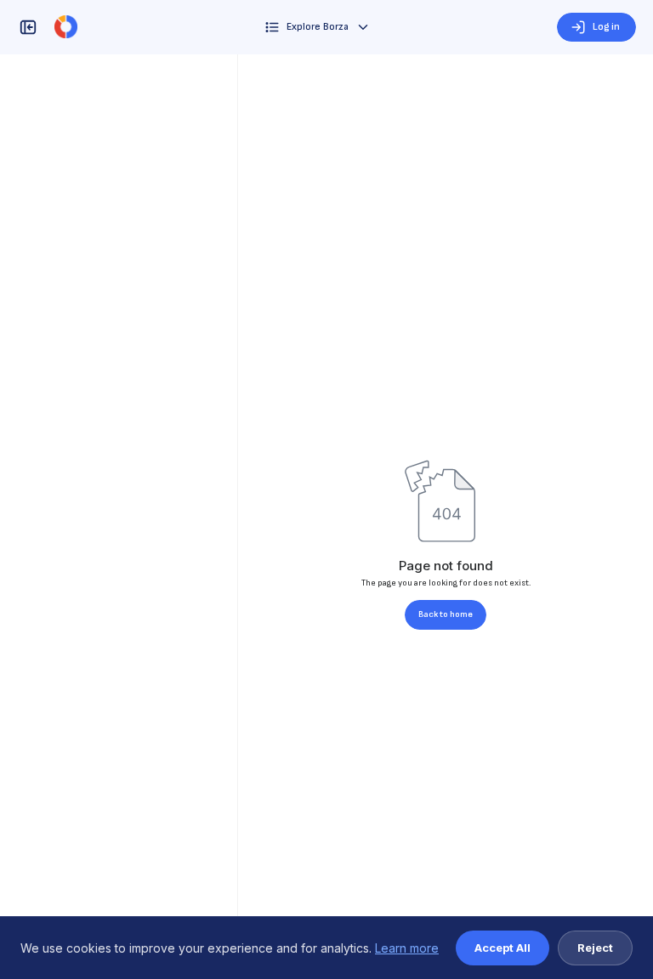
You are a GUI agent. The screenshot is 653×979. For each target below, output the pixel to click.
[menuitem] (317, 27)
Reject (595, 947)
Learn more (407, 948)
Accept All (502, 947)
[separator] (238, 516)
